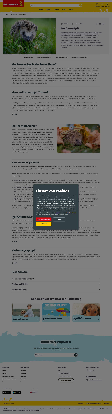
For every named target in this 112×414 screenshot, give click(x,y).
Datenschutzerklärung (70, 213)
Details (59, 219)
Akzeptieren (44, 223)
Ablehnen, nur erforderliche (44, 219)
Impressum (58, 213)
